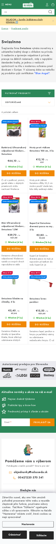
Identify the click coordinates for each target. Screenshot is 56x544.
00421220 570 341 (30, 477)
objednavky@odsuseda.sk (30, 472)
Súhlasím (41, 535)
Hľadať (50, 12)
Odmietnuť (14, 534)
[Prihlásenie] (47, 4)
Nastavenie (28, 524)
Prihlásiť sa (42, 422)
